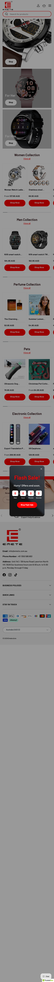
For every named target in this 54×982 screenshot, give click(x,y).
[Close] (41, 468)
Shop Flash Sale (27, 505)
